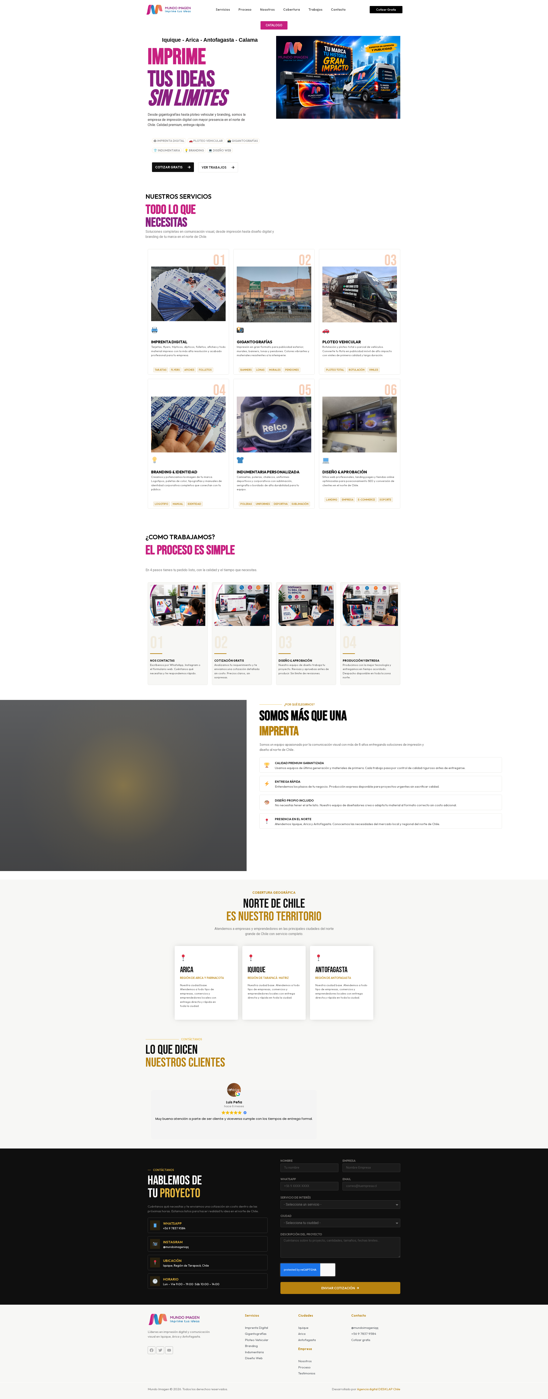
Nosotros (267, 9)
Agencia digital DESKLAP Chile (378, 1389)
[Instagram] (155, 1244)
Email (346, 1179)
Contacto (338, 9)
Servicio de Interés (295, 1197)
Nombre (286, 1160)
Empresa (349, 1160)
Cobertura (291, 9)
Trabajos (315, 9)
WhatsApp (288, 1179)
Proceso (245, 9)
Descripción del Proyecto (301, 1234)
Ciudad (286, 1216)
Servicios (223, 9)
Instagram (173, 1242)
